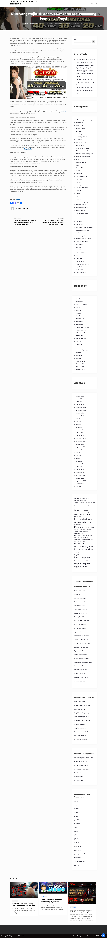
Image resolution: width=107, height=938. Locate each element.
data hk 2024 (80, 367)
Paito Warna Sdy (81, 336)
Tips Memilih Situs (79, 632)
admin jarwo (79, 123)
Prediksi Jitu (77, 773)
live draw (78, 199)
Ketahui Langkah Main (81, 670)
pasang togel (79, 533)
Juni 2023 (78, 421)
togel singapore (82, 563)
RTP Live (78, 247)
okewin (76, 865)
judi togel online (84, 524)
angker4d (77, 504)
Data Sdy (78, 310)
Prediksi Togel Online (82, 241)
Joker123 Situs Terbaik (81, 639)
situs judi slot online (86, 539)
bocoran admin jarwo (82, 148)
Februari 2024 (80, 402)
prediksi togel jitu (77, 539)
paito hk (78, 358)
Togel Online (80, 270)
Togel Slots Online (79, 724)
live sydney (79, 216)
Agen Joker (79, 125)
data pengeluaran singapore (84, 154)
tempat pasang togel (83, 546)
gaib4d (76, 820)
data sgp (81, 514)
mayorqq (85, 531)
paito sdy (78, 353)
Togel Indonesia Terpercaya (83, 662)
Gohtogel (79, 173)
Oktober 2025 (80, 396)
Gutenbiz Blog (77, 936)
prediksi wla (79, 244)
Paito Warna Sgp (81, 338)
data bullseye (77, 512)
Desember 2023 (81, 407)
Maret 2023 (79, 430)
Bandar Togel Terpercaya (82, 705)
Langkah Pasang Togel (81, 677)
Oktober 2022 (80, 444)
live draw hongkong (82, 202)
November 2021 (80, 475)
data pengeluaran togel (83, 156)
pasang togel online (83, 535)
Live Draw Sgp (80, 324)
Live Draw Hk (80, 319)
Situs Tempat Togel (80, 590)
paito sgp (79, 355)
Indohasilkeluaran (81, 176)
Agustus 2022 (80, 450)
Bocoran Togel (78, 780)
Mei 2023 (78, 424)
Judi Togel (79, 185)
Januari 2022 (80, 470)
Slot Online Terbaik (80, 735)
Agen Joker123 (80, 128)
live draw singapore (87, 529)
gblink (18, 199)
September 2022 (81, 447)
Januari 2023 (80, 436)
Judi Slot (78, 182)
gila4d (76, 827)
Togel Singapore (81, 273)
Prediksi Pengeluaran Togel (84, 233)
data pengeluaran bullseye (84, 151)
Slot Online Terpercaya (81, 717)
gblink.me (77, 517)
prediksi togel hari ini (82, 236)
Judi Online (79, 179)
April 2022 (79, 461)
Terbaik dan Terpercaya (81, 636)
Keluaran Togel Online (81, 765)
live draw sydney (78, 531)
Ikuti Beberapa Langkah (81, 621)
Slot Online (79, 258)
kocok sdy (79, 347)
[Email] (17, 203)
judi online (86, 522)
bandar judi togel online (82, 506)
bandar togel (78, 508)
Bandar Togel (80, 145)
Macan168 (79, 222)
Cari (75, 39)
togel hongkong (82, 557)
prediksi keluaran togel (83, 230)
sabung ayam (80, 253)
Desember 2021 (80, 472)
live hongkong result (82, 213)
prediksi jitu (76, 537)
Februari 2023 (80, 433)
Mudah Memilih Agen (80, 666)
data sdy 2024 (80, 364)
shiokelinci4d (78, 850)
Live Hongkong (80, 210)
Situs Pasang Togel (80, 598)
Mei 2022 (78, 458)
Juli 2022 (78, 453)
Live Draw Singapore (82, 207)
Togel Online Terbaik (80, 655)
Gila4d (78, 171)
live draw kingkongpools (83, 350)
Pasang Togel (80, 224)
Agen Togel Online (81, 137)
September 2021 (81, 481)
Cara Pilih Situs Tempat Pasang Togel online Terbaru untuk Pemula (23, 905)
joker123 (76, 522)
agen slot (79, 131)
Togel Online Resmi (80, 728)
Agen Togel (79, 134)
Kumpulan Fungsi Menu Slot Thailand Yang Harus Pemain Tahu (84, 90)
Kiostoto (78, 193)
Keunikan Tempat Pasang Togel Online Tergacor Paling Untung (85, 82)
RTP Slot (78, 250)
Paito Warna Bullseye (82, 327)
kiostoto (77, 527)
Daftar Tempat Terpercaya (82, 602)
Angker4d (79, 140)
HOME (92, 3)
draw (77, 159)
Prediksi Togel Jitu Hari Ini (83, 239)
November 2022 (81, 441)
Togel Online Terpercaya (82, 713)
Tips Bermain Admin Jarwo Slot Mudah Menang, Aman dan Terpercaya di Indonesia (51, 901)
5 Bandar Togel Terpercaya (84, 120)
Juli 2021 (78, 487)
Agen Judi (83, 500)
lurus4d (78, 219)
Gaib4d (78, 165)
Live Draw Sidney (81, 205)
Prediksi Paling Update (81, 761)
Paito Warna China (81, 330)
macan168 (77, 846)
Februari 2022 (80, 467)
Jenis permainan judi (80, 609)
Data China (79, 302)
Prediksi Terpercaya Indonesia (83, 758)
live (77, 196)
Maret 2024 (79, 399)
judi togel (77, 525)
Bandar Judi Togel (81, 142)
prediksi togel (84, 537)
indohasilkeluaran (83, 519)
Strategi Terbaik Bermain (82, 643)
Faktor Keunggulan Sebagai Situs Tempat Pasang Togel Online (84, 73)
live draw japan (80, 361)
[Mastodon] (14, 203)
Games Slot (79, 168)
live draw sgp (78, 529)
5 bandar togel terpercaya (82, 498)
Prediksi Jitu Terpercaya (81, 769)
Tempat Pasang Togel (82, 264)
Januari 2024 (80, 404)
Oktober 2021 (80, 478)
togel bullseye (80, 267)
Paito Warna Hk (80, 333)
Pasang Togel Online (80, 617)
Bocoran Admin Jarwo (81, 739)
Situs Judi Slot (78, 594)
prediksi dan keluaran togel (84, 227)
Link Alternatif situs (80, 628)
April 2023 (79, 427)
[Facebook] (11, 203)
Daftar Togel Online (80, 624)
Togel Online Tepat (80, 673)
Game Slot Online (79, 605)
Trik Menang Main (79, 681)
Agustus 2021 (80, 484)
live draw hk (84, 527)
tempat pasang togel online (84, 550)
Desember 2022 (81, 438)
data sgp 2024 (80, 370)
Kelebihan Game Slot (80, 613)
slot (77, 256)
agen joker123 (77, 500)
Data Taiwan (80, 316)
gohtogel (77, 842)
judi (79, 522)
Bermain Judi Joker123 (81, 647)
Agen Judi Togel (78, 502)
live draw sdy (91, 527)
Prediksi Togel (78, 777)
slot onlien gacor (84, 541)
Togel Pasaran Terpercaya (82, 720)
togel (76, 554)
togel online (81, 560)
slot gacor (77, 541)
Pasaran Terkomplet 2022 (82, 732)
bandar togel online (81, 510)
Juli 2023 (78, 419)
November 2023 (81, 410)
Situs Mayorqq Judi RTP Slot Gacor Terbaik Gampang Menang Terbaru (82, 911)
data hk (76, 514)
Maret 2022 (79, 464)
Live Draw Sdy (80, 321)
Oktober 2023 (80, 413)
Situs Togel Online (79, 709)
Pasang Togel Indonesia (81, 658)
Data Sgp (79, 313)
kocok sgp (79, 344)
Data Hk (78, 307)
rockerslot (77, 858)
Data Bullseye (80, 299)
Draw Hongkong (81, 162)
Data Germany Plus (82, 304)
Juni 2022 (78, 455)
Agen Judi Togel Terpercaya (89, 502)
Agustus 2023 (80, 416)
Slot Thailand (80, 261)
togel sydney (80, 566)
